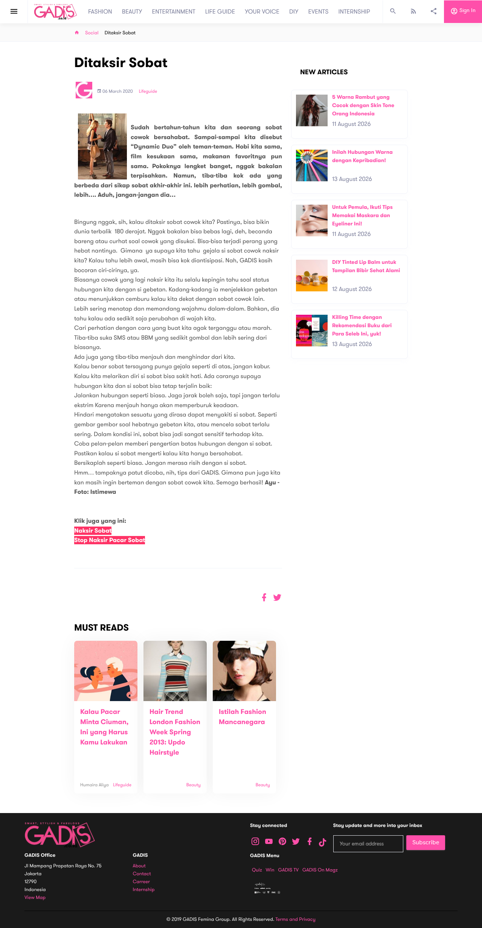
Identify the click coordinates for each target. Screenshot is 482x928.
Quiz (257, 870)
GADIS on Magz (320, 870)
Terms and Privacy (296, 919)
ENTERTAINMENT (173, 12)
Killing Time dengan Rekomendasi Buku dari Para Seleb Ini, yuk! (362, 325)
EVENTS (318, 12)
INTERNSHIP (354, 12)
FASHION (100, 12)
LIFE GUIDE (220, 12)
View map (35, 897)
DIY (294, 12)
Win (270, 870)
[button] (277, 598)
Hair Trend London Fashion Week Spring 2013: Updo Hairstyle (174, 732)
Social (92, 33)
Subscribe (425, 842)
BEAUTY (132, 12)
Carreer (141, 881)
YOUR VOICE (262, 12)
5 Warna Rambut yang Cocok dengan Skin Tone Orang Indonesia (363, 105)
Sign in (467, 10)
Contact (142, 873)
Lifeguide (148, 92)
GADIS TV (288, 870)
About (139, 866)
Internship (144, 889)
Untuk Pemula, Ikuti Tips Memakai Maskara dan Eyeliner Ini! (362, 215)
